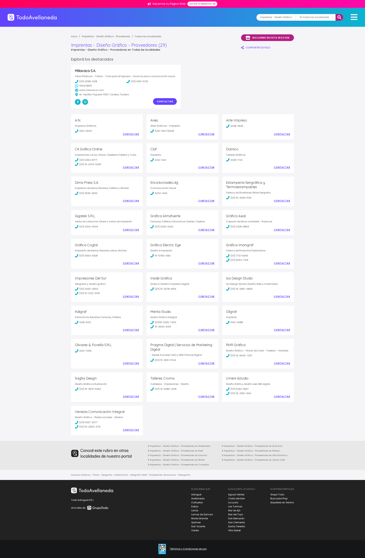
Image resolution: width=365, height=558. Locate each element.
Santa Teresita (236, 526)
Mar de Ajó (234, 510)
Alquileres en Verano (282, 502)
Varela (195, 530)
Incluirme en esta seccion (271, 37)
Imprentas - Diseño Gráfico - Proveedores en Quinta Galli (254, 459)
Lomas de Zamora (202, 514)
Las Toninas (235, 506)
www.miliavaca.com (91, 90)
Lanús (194, 510)
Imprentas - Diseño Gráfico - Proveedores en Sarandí (178, 455)
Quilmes (196, 522)
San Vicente (198, 526)
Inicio (74, 36)
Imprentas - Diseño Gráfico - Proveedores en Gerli (176, 450)
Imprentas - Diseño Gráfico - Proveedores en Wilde (176, 459)
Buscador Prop (278, 498)
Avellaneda (198, 498)
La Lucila (233, 502)
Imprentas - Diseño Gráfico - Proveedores (106, 36)
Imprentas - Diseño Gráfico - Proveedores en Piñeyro (251, 450)
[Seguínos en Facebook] (78, 102)
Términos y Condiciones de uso (188, 548)
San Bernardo (236, 518)
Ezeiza (194, 506)
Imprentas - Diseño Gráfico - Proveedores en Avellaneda (179, 446)
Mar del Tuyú (235, 514)
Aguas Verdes (236, 494)
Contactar (165, 101)
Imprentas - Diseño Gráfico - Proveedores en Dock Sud (252, 446)
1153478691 (85, 85)
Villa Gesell (234, 530)
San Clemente (236, 522)
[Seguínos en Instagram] (85, 102)
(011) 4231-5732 (139, 81)
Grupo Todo (277, 494)
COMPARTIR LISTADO (258, 47)
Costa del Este (236, 498)
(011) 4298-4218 (88, 81)
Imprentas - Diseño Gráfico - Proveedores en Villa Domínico (255, 455)
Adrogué (196, 494)
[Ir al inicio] (32, 17)
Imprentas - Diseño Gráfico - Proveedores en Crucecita (179, 464)
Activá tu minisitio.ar (202, 3)
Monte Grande (199, 518)
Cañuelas (197, 502)
